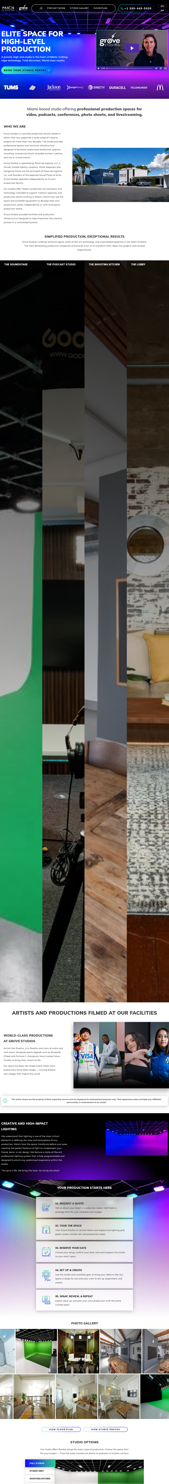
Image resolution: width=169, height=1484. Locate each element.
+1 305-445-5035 (138, 8)
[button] (74, 1053)
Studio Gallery (79, 8)
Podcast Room (56, 8)
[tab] (40, 1463)
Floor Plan (100, 8)
